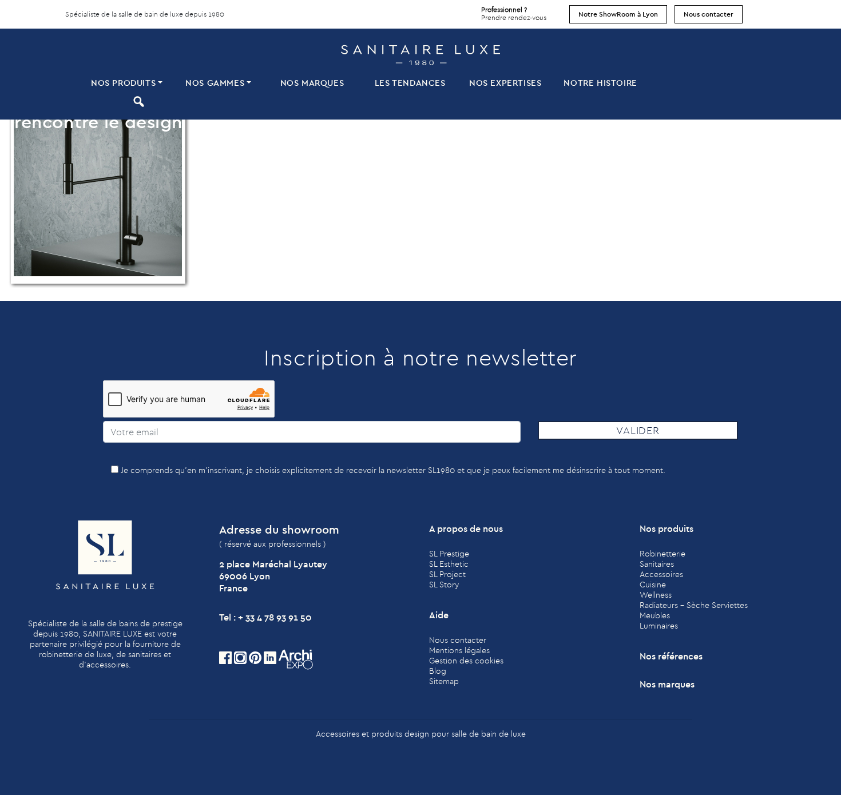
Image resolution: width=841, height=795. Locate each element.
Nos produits (123, 82)
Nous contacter (708, 14)
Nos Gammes (214, 82)
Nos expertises (505, 82)
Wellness (656, 595)
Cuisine (653, 584)
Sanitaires (657, 564)
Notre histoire (600, 82)
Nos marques (312, 82)
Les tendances (410, 82)
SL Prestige (449, 553)
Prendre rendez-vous (513, 13)
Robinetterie (662, 553)
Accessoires (661, 574)
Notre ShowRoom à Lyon (618, 14)
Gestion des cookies (466, 660)
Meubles (655, 615)
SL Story (444, 584)
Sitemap (444, 681)
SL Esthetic (449, 564)
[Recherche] (137, 101)
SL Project (447, 574)
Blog (437, 671)
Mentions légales (459, 650)
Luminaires (659, 626)
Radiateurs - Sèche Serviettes (694, 605)
